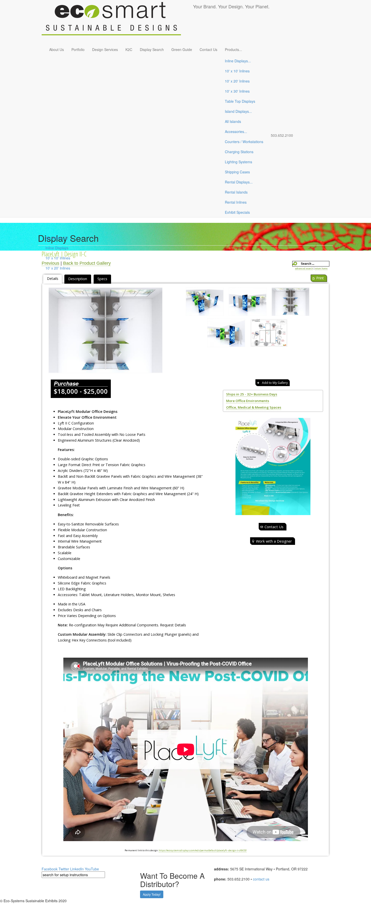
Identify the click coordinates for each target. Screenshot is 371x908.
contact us (261, 879)
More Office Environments (247, 400)
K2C (128, 49)
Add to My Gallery (275, 383)
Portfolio (78, 49)
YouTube (92, 868)
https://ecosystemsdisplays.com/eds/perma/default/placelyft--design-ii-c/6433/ (203, 850)
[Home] (117, 21)
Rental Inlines (236, 202)
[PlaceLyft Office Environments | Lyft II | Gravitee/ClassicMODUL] (105, 330)
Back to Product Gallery (87, 263)
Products (233, 49)
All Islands (233, 121)
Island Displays (238, 111)
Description (77, 278)
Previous (50, 263)
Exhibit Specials (237, 212)
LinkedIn (77, 868)
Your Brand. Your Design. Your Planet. (231, 6)
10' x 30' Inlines (237, 91)
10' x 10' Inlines (237, 70)
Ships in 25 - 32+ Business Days (251, 394)
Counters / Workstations (244, 141)
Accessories (236, 131)
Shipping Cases (237, 171)
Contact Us (208, 49)
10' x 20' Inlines (237, 81)
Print (320, 278)
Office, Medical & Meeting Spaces (253, 407)
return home (321, 268)
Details (52, 278)
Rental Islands (236, 192)
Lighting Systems (238, 161)
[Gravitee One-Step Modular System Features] (269, 334)
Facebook (50, 868)
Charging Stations (239, 151)
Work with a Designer (274, 541)
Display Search (152, 49)
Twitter (64, 868)
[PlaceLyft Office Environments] (272, 466)
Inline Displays (238, 60)
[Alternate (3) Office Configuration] (226, 334)
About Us (56, 49)
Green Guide (181, 49)
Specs (102, 278)
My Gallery (56, 237)
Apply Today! (152, 894)
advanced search (304, 268)
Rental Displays (239, 181)
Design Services (105, 49)
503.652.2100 (282, 135)
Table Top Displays (240, 101)
